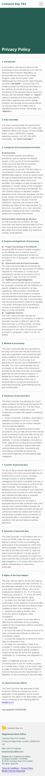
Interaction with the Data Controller (22, 263)
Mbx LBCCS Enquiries (11, 748)
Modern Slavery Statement (13, 771)
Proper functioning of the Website (21, 247)
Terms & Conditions (10, 768)
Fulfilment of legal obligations (19, 280)
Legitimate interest (14, 313)
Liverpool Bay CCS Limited (13, 738)
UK (3, 744)
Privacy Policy (27, 768)
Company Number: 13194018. (15, 759)
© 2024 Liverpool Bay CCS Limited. (17, 761)
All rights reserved (10, 763)
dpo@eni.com (8, 702)
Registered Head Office (14, 734)
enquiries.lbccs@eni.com (12, 751)
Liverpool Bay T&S (14, 4)
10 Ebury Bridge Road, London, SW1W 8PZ (21, 741)
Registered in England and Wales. (16, 756)
